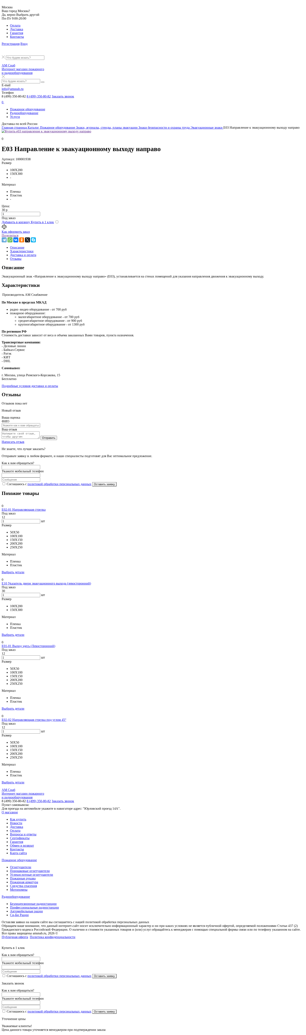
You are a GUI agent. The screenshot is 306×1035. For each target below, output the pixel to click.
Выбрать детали (13, 572)
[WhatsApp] (9, 239)
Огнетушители (20, 867)
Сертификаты (20, 838)
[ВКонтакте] (15, 239)
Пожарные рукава (23, 878)
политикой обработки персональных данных (59, 484)
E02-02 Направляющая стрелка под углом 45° (34, 720)
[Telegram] (4, 239)
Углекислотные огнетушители (31, 874)
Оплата (15, 25)
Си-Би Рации (19, 915)
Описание (17, 247)
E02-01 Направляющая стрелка (24, 509)
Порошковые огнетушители (30, 871)
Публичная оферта (15, 937)
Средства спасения (23, 886)
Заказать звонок (63, 96)
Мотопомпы (18, 889)
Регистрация (11, 44)
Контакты (17, 36)
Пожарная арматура (24, 882)
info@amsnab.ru (13, 89)
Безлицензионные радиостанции (33, 903)
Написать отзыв (13, 442)
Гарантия (16, 33)
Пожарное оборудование (27, 109)
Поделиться (10, 235)
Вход (23, 44)
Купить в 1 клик (42, 222)
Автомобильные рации (26, 911)
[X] (27, 239)
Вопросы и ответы (23, 834)
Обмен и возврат (22, 845)
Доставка (16, 29)
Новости (16, 823)
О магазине (10, 812)
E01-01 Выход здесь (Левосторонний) (28, 646)
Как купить (18, 819)
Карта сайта (18, 853)
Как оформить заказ (16, 231)
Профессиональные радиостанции (34, 907)
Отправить (48, 437)
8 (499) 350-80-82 (39, 96)
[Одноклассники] (21, 239)
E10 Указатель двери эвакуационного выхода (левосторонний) (46, 583)
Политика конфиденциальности (52, 937)
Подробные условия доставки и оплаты (30, 386)
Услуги (15, 116)
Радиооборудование (24, 113)
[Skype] (33, 239)
